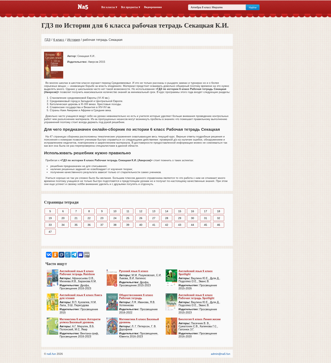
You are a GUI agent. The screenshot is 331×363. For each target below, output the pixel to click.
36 (89, 224)
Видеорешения (153, 7)
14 (166, 211)
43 (179, 224)
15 (179, 211)
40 (140, 224)
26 (140, 218)
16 (192, 211)
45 (205, 224)
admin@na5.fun (220, 353)
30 (192, 218)
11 (127, 211)
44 (192, 224)
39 (127, 224)
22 (89, 218)
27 (153, 218)
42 (166, 224)
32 (218, 218)
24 (114, 218)
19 (50, 218)
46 (218, 224)
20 (63, 218)
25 (127, 218)
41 (153, 224)
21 (76, 218)
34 (63, 224)
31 (205, 218)
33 (50, 224)
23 (101, 218)
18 (218, 211)
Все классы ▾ (109, 7)
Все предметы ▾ (130, 7)
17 (205, 211)
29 (179, 218)
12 (140, 211)
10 (114, 211)
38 (114, 224)
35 (76, 224)
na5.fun (51, 353)
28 (166, 218)
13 (153, 211)
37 (101, 224)
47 (50, 231)
